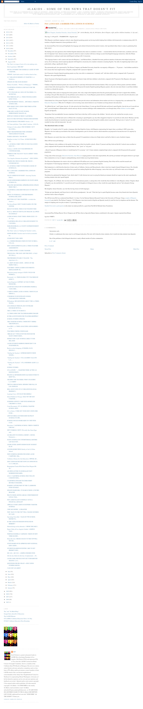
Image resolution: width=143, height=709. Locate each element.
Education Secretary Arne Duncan (71, 156)
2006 (7, 599)
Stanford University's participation (54, 206)
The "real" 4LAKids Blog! (11, 611)
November (11, 54)
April (9, 580)
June (9, 574)
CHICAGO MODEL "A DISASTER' (17, 509)
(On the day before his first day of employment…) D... (22, 556)
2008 (7, 594)
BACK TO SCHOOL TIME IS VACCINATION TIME (21, 209)
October (10, 56)
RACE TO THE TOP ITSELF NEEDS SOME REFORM (22, 119)
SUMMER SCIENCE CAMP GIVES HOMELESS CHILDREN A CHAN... (21, 402)
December (11, 51)
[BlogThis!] (70, 220)
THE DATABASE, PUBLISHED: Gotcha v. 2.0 (20, 121)
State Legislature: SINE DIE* (15, 67)
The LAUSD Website (9, 616)
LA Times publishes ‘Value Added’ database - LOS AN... (23, 124)
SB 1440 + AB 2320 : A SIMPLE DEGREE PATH (21, 553)
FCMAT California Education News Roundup (17, 621)
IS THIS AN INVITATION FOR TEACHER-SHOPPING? (22, 316)
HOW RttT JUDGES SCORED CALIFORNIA (19, 116)
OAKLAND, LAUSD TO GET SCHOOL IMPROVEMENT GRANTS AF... (18, 112)
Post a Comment (49, 246)
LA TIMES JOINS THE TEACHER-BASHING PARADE (22, 313)
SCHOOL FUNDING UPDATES (16, 319)
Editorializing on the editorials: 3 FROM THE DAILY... (22, 526)
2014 (7, 37)
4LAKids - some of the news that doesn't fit (71, 9)
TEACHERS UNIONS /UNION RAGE (17, 331)
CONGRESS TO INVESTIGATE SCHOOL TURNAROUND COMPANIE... (19, 297)
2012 (7, 43)
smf (14, 651)
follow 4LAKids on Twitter (31, 23)
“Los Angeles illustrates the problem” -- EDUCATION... (23, 158)
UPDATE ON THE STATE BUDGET (17, 82)
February (10, 585)
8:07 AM (52, 241)
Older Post (136, 249)
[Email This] (68, 220)
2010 (7, 48)
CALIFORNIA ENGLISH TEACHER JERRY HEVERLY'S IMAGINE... (19, 482)
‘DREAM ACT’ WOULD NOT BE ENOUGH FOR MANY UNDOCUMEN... (21, 335)
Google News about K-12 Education (14, 614)
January (10, 588)
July (9, 571)
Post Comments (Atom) (59, 253)
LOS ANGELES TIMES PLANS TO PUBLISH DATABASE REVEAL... (20, 307)
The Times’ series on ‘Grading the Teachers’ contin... (22, 231)
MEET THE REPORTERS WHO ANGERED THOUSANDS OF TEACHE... (19, 133)
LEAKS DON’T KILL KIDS (15, 238)
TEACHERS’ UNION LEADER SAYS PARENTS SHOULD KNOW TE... (20, 269)
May (9, 577)
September (11, 59)
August (10, 62)
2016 (7, 32)
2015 (7, 35)
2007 (7, 597)
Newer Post (48, 249)
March (10, 582)
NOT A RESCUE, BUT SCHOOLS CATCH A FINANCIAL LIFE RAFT (20, 501)
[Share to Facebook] (74, 220)
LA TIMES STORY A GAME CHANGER (18, 250)
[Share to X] (72, 220)
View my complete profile (13, 699)
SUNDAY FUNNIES (12, 367)
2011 (7, 46)
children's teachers (125, 108)
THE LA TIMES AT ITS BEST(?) (16, 311)
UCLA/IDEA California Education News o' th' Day (18, 618)
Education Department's (51, 103)
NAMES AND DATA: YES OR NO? (17, 136)
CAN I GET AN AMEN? (14, 568)
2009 (7, 591)
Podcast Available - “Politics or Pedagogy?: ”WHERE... (23, 85)
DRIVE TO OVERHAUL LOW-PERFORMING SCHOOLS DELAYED (20, 196)
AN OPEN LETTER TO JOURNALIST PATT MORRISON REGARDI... (19, 472)
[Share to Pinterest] (76, 220)
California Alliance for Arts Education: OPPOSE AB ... (22, 459)
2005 (7, 602)
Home (92, 249)
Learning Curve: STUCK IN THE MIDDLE (19, 394)
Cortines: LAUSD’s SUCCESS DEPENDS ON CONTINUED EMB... (20, 150)
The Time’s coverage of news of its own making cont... (22, 64)
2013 (7, 40)
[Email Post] (65, 220)
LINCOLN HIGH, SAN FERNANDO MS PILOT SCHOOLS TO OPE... (20, 417)
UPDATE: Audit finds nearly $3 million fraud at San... (22, 74)
